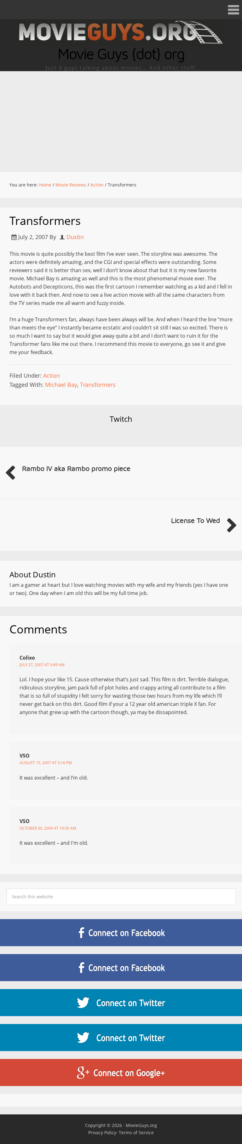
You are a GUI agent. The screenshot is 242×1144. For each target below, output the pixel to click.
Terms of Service (136, 1132)
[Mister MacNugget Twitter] (121, 1037)
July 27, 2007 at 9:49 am (42, 664)
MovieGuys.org (141, 1125)
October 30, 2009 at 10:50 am (48, 828)
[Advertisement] (121, 118)
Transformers (98, 384)
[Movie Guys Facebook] (121, 932)
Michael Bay (61, 384)
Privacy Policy (102, 1132)
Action (51, 375)
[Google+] (121, 1072)
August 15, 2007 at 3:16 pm (46, 762)
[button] (121, 9)
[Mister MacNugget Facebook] (121, 967)
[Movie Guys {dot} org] (121, 41)
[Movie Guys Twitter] (121, 1002)
